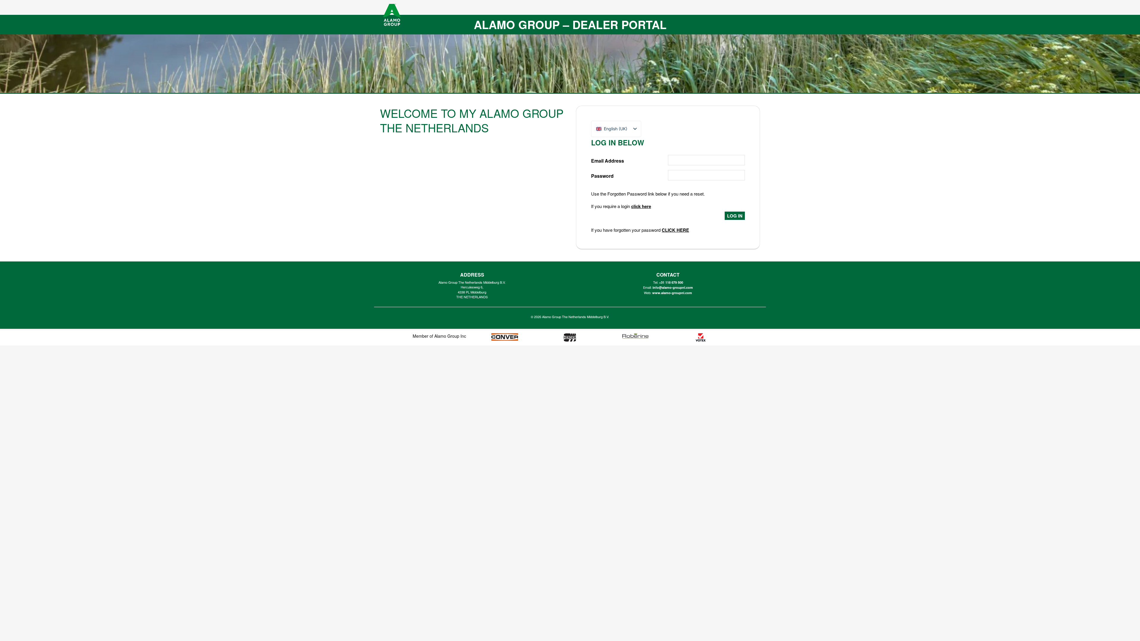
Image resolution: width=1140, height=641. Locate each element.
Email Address (607, 160)
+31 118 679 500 (671, 282)
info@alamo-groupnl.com (673, 287)
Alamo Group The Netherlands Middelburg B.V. (575, 316)
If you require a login (621, 206)
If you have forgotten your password (640, 230)
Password (602, 175)
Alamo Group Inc (450, 336)
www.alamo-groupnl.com (672, 293)
